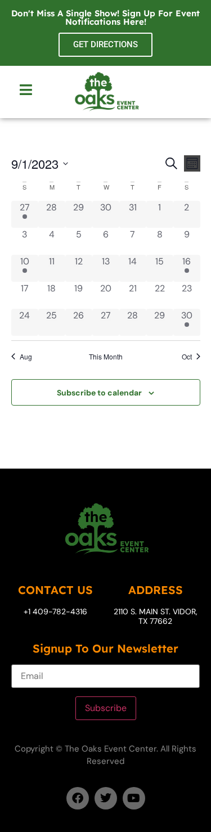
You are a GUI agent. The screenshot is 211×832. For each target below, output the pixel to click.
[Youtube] (134, 798)
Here (133, 21)
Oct (187, 356)
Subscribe (106, 708)
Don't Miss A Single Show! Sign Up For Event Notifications (105, 17)
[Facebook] (77, 798)
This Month (106, 356)
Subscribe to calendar (99, 393)
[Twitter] (106, 798)
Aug (26, 356)
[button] (25, 91)
